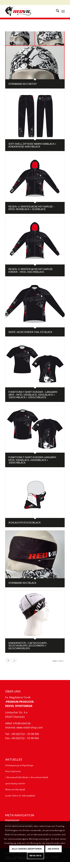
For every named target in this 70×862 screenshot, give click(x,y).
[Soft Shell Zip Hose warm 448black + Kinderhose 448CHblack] (35, 115)
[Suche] (56, 11)
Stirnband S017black (22, 582)
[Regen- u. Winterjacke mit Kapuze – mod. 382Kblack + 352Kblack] (35, 178)
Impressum (12, 820)
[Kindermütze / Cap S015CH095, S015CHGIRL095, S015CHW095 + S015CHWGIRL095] (35, 614)
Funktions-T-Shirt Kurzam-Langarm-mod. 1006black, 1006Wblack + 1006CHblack (32, 460)
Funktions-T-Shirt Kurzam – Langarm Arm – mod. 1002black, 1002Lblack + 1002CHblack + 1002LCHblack (32, 394)
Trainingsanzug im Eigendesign (19, 765)
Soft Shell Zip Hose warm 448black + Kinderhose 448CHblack (32, 145)
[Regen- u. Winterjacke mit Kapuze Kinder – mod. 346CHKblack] (35, 241)
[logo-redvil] (29, 11)
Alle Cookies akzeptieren (27, 848)
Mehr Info (35, 855)
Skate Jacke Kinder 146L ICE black (30, 331)
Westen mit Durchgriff (15, 789)
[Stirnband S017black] (35, 554)
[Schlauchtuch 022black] (35, 494)
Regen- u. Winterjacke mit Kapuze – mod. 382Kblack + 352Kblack (31, 208)
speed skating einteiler (15, 783)
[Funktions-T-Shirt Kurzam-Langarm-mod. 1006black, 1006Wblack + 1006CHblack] (35, 429)
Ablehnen (53, 848)
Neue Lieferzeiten (13, 771)
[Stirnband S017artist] (35, 55)
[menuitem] (56, 11)
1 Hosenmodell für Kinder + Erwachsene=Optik (26, 777)
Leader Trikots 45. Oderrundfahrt (20, 795)
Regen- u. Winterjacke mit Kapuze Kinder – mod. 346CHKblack (30, 270)
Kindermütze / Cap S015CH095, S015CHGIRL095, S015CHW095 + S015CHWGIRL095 (27, 645)
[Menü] (63, 11)
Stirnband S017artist (22, 83)
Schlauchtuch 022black (24, 522)
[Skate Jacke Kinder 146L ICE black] (35, 303)
